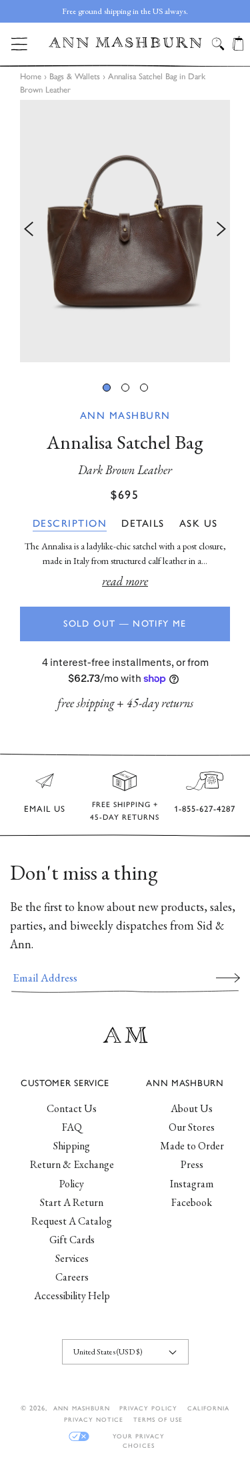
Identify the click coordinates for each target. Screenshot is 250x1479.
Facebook (191, 1202)
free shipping (85, 703)
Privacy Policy (148, 1408)
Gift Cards (72, 1240)
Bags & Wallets (74, 76)
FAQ (72, 1127)
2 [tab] (125, 388)
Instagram (191, 1184)
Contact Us (72, 1108)
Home (30, 76)
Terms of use (158, 1419)
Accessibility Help (72, 1296)
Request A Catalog (71, 1221)
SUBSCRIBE (228, 977)
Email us (44, 809)
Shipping (71, 1146)
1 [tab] (106, 388)
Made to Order (192, 1146)
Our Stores (192, 1127)
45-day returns (160, 703)
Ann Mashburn (125, 416)
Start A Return (71, 1202)
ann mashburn (81, 1408)
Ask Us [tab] (198, 523)
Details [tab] (143, 523)
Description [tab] (70, 523)
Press (192, 1164)
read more (125, 581)
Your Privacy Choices (139, 1436)
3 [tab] (144, 388)
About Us (192, 1108)
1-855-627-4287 (204, 809)
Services (72, 1258)
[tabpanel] (125, 231)
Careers (72, 1277)
